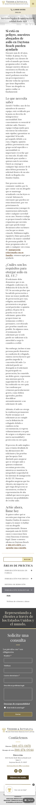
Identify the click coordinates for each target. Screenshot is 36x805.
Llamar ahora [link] (19, 10)
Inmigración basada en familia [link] (16, 571)
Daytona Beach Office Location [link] (18, 766)
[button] (33, 3)
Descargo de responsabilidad (17, 704)
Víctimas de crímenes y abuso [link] (18, 601)
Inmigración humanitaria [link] (18, 590)
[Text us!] (28, 801)
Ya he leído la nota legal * (16, 708)
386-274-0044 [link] (24, 749)
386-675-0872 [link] (14, 545)
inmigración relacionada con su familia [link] (14, 252)
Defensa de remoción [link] (15, 584)
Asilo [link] (8, 596)
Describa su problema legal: (14, 685)
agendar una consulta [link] (16, 548)
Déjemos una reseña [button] (18, 777)
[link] (15, 2)
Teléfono (7, 666)
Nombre (7, 656)
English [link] (18, 12)
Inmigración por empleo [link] (17, 579)
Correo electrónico (12, 676)
